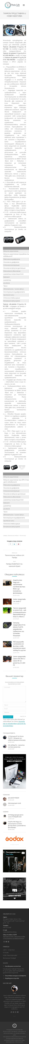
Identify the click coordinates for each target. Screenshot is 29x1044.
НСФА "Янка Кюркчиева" (10, 955)
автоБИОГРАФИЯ (13, 798)
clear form (22, 716)
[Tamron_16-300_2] (9, 239)
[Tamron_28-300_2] (14, 467)
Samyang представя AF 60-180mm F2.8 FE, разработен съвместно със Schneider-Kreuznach (19, 629)
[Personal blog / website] (11, 1012)
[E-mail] (13, 1012)
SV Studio (6, 952)
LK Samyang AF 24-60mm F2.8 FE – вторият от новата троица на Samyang (16, 738)
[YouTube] (18, 1012)
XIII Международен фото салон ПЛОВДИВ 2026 (15, 816)
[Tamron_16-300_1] (20, 239)
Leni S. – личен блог (9, 950)
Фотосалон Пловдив (9, 958)
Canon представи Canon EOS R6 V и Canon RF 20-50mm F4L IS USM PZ (19, 661)
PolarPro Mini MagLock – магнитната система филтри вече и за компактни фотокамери (19, 586)
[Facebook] (16, 1012)
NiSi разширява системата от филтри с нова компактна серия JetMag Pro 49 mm (19, 646)
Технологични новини (9, 26)
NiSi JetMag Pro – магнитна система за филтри (16, 746)
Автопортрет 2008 (14, 803)
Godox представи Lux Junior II (19, 600)
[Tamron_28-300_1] (7, 467)
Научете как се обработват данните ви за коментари (14, 724)
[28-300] (22, 467)
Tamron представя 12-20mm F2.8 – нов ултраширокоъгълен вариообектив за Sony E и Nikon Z (20, 612)
